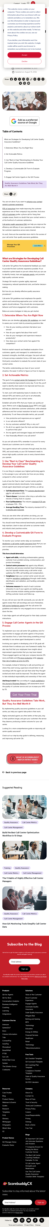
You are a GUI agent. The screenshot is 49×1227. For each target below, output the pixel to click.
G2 (3, 1131)
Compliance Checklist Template (33, 1071)
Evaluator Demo (8, 1145)
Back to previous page (16, 772)
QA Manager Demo (9, 1142)
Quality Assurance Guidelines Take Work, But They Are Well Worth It (24, 184)
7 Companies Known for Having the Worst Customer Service (34, 1149)
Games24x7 (6, 1027)
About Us (28, 1092)
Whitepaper (6, 1121)
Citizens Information (9, 1034)
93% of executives (8, 208)
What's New (6, 1128)
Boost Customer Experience (31, 998)
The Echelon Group (9, 1066)
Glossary (5, 1118)
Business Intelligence (9, 1004)
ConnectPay (6, 1040)
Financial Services (31, 1035)
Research (5, 1108)
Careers (28, 1112)
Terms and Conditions (33, 1105)
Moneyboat (6, 1047)
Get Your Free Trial (24, 694)
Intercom (5, 1024)
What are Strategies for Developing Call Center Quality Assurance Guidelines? (24, 140)
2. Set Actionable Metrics (13, 154)
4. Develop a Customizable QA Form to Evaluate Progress (21, 169)
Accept (24, 55)
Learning (5, 1010)
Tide (4, 1037)
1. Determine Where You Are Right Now (18, 148)
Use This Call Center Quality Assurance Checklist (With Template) (34, 1174)
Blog (4, 1096)
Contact (17, 3)
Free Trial (28, 1128)
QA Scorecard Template (34, 1061)
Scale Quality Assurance (34, 1012)
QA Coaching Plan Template (32, 1066)
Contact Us (29, 1096)
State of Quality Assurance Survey (35, 1077)
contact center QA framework (25, 380)
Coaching (5, 1007)
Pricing (27, 1118)
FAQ (4, 1115)
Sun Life (5, 1056)
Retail (27, 1041)
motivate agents (28, 274)
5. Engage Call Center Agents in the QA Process (21, 177)
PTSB (4, 1053)
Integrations (6, 1014)
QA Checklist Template (33, 1058)
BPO (27, 1022)
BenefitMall (6, 1050)
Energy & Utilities (31, 1032)
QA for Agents (7, 994)
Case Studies (7, 1092)
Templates (6, 1112)
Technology (29, 1025)
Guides (4, 1105)
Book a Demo (30, 1125)
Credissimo (6, 1069)
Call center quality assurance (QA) (14, 224)
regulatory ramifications (21, 578)
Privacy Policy (30, 1108)
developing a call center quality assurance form (19, 543)
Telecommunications (32, 1048)
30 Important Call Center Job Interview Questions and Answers (34, 1141)
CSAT (44, 405)
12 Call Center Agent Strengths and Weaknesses (32, 1165)
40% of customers (8, 214)
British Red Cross (8, 1060)
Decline (24, 61)
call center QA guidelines (29, 320)
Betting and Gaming (32, 1019)
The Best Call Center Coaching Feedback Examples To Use (32, 1157)
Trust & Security (31, 1102)
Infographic (6, 1125)
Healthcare (29, 1038)
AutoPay (5, 1043)
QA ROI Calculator (32, 1082)
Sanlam (5, 1063)
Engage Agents (31, 1003)
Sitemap (28, 1121)
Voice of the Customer (33, 994)
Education (29, 1028)
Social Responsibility (32, 1115)
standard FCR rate (38, 501)
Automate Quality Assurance (31, 1007)
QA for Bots (6, 997)
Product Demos (8, 1099)
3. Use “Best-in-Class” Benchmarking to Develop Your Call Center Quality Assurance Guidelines (23, 161)
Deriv (4, 1031)
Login (23, 3)
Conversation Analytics (10, 1001)
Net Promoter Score (26, 405)
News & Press (30, 1099)
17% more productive (24, 658)
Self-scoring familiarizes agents (13, 605)
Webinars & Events (9, 1102)
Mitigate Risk (30, 1015)
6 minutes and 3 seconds (15, 509)
